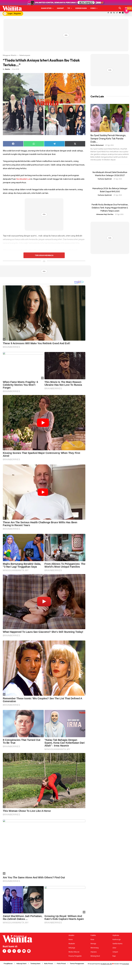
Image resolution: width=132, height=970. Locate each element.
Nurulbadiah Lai (23, 179)
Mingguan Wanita (9, 55)
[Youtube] (119, 12)
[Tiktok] (117, 12)
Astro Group (125, 963)
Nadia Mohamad (97, 145)
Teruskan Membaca (44, 255)
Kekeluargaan (24, 55)
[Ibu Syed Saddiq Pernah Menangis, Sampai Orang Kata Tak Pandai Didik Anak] (109, 118)
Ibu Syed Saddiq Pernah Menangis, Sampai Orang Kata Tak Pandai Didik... (108, 138)
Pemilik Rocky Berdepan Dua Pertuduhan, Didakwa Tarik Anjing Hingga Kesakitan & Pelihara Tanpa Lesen (110, 207)
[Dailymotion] (122, 12)
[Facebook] (108, 12)
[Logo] (12, 8)
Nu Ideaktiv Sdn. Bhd (106, 963)
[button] (120, 8)
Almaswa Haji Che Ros (104, 214)
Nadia (7, 69)
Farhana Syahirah (105, 179)
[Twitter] (114, 12)
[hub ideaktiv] (126, 7)
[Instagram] (111, 12)
